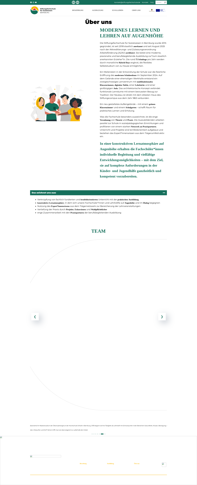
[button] (35, 316)
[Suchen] (165, 2)
